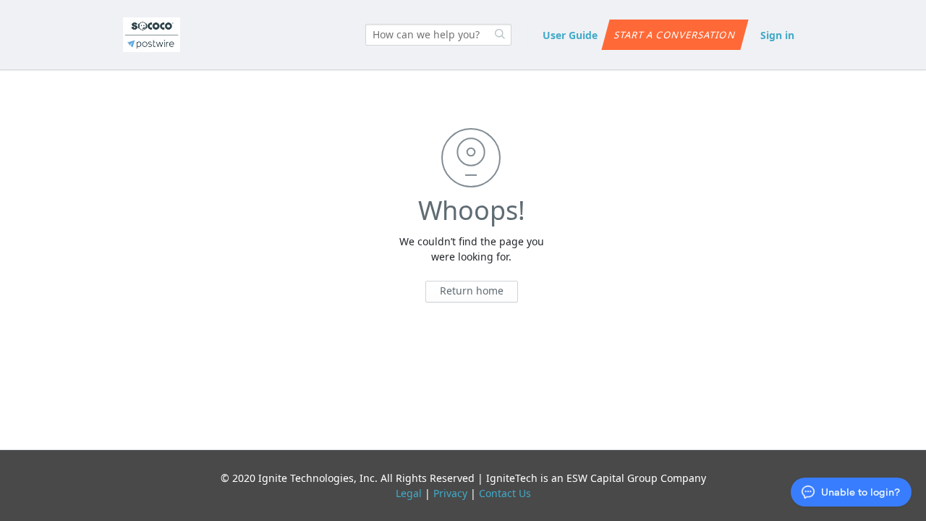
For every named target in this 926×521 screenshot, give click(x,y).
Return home (472, 290)
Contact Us (505, 493)
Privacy (450, 493)
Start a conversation (674, 34)
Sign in (777, 35)
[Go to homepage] (151, 34)
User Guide (570, 35)
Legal (409, 493)
